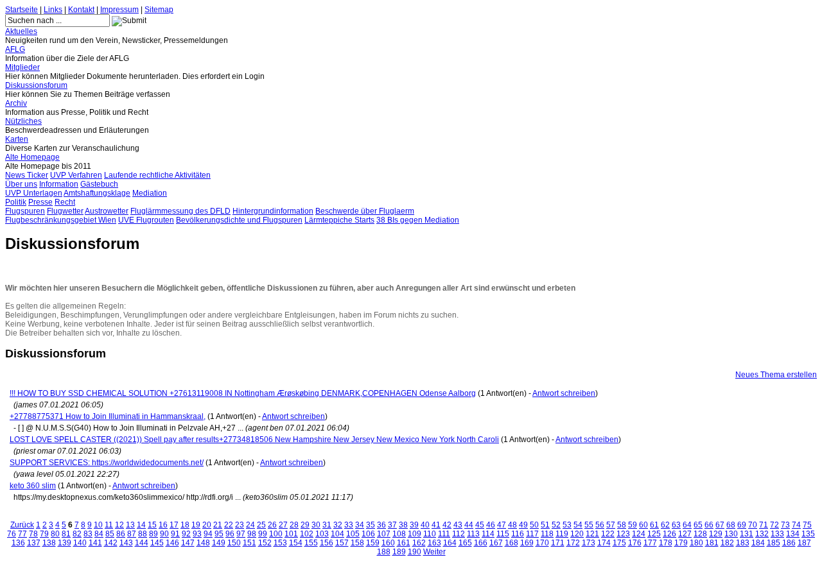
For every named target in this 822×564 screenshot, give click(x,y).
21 (217, 524)
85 (109, 533)
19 (195, 524)
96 (229, 533)
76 (11, 533)
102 (306, 533)
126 (669, 533)
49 (523, 524)
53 (567, 524)
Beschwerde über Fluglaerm (364, 211)
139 (64, 542)
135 (808, 533)
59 (632, 524)
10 (98, 524)
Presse (40, 202)
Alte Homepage (32, 157)
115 (502, 533)
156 (326, 542)
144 (141, 542)
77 (22, 533)
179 (681, 542)
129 (715, 533)
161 (403, 542)
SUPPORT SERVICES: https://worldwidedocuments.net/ (107, 462)
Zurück (22, 524)
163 (434, 542)
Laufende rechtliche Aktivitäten (157, 175)
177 (650, 542)
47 (501, 524)
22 (228, 524)
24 (250, 524)
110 (429, 533)
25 (261, 524)
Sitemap (158, 9)
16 (163, 524)
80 (55, 533)
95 (218, 533)
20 (206, 524)
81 (66, 533)
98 (251, 533)
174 (604, 542)
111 (444, 533)
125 (654, 533)
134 (793, 533)
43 (457, 524)
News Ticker (26, 175)
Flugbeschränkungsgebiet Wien (60, 220)
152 (265, 542)
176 (635, 542)
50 (534, 524)
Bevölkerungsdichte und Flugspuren (239, 220)
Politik (15, 202)
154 (295, 542)
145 (157, 542)
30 (315, 524)
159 (373, 542)
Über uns (21, 184)
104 (337, 533)
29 (305, 524)
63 (676, 524)
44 (468, 524)
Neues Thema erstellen (776, 374)
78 (33, 533)
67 (719, 524)
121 (592, 533)
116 (517, 533)
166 (480, 542)
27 (283, 524)
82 (77, 533)
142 (111, 542)
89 (153, 533)
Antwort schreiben (563, 393)
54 (577, 524)
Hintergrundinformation (272, 211)
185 (773, 542)
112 (458, 533)
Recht (65, 202)
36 (381, 524)
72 (774, 524)
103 (322, 533)
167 (496, 542)
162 (419, 542)
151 (249, 542)
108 (399, 533)
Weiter (434, 551)
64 (687, 524)
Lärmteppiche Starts (339, 220)
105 (353, 533)
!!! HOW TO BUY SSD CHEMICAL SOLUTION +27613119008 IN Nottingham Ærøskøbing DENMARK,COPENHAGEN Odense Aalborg (243, 393)
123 (623, 533)
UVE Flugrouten (146, 220)
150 (234, 542)
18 (184, 524)
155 (311, 542)
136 (18, 542)
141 (95, 542)
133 (777, 533)
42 (446, 524)
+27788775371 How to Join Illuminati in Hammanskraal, (108, 416)
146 (172, 542)
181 (712, 542)
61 (654, 524)
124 (638, 533)
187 (804, 542)
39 (414, 524)
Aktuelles (21, 31)
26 (272, 524)
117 (532, 533)
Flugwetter (65, 211)
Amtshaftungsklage (97, 193)
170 (542, 542)
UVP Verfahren (76, 175)
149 (218, 542)
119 (561, 533)
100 (276, 533)
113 (473, 533)
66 (708, 524)
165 (465, 542)
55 (588, 524)
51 (545, 524)
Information (58, 184)
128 (700, 533)
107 (383, 533)
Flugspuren (25, 211)
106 (368, 533)
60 (643, 524)
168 (511, 542)
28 (294, 524)
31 (326, 524)
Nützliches (23, 121)
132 (762, 533)
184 (758, 542)
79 (44, 533)
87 (131, 533)
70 (752, 524)
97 (240, 533)
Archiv (16, 103)
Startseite (21, 9)
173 (588, 542)
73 (785, 524)
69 (741, 524)
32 (337, 524)
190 (414, 551)
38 (403, 524)
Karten (16, 139)
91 (175, 533)
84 (98, 533)
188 (383, 551)
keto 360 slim (33, 485)
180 (696, 542)
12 (119, 524)
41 (436, 524)
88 (142, 533)
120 (577, 533)
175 (619, 542)
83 (87, 533)
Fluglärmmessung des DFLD (180, 211)
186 (789, 542)
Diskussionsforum (36, 85)
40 (425, 524)
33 (348, 524)
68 (730, 524)
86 (120, 533)
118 (547, 533)
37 (392, 524)
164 (450, 542)
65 (698, 524)
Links (53, 9)
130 (731, 533)
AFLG (15, 49)
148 (203, 542)
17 (174, 524)
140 (80, 542)
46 (490, 524)
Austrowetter (106, 211)
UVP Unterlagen (33, 193)
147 (188, 542)
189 (399, 551)
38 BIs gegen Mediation (417, 220)
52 (556, 524)
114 (488, 533)
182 (727, 542)
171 (557, 542)
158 (357, 542)
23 (239, 524)
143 (126, 542)
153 (280, 542)
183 (742, 542)
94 (208, 533)
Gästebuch (99, 184)
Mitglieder (22, 67)
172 (573, 542)
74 (796, 524)
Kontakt (81, 9)
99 (262, 533)
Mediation (149, 193)
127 (685, 533)
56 (599, 524)
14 (141, 524)
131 (746, 533)
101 (291, 533)
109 (414, 533)
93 (197, 533)
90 (164, 533)
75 (807, 524)
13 (130, 524)
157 (342, 542)
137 (33, 542)
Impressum (119, 9)
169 (527, 542)
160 (388, 542)
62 (665, 524)
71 (763, 524)
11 (109, 524)
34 (359, 524)
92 (186, 533)
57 (610, 524)
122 (608, 533)
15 (152, 524)
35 (370, 524)
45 (479, 524)
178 (665, 542)
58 (621, 524)
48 (512, 524)
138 (49, 542)
